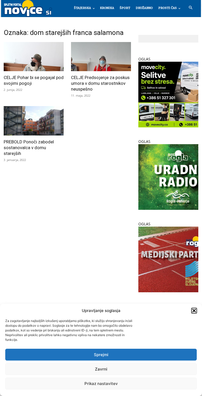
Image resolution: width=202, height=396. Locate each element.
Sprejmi (101, 354)
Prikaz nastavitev (101, 383)
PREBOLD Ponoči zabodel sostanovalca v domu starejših (29, 147)
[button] (194, 310)
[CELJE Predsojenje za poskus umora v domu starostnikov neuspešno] (101, 56)
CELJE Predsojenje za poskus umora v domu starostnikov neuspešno (100, 83)
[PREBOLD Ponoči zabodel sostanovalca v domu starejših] (34, 121)
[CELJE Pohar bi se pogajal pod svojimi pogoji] (34, 56)
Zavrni (101, 369)
